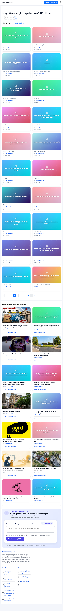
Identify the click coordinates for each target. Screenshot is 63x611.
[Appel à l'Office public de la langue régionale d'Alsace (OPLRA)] (46, 378)
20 (34, 296)
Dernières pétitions (20, 23)
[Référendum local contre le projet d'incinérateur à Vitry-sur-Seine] (16, 435)
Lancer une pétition (51, 2)
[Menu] (60, 2)
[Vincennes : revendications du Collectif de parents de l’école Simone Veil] (46, 320)
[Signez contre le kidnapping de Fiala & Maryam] (46, 492)
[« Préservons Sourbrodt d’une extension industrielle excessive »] (46, 349)
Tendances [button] (6, 23)
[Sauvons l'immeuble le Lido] (16, 405)
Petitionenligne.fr (7, 2)
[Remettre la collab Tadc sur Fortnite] (16, 348)
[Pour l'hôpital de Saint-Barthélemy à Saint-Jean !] (46, 435)
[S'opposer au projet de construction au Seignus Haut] (46, 464)
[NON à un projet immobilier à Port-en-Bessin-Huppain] (46, 406)
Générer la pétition (16, 539)
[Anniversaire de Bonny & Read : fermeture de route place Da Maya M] (16, 492)
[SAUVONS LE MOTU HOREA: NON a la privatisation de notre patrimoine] (16, 378)
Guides (4, 568)
